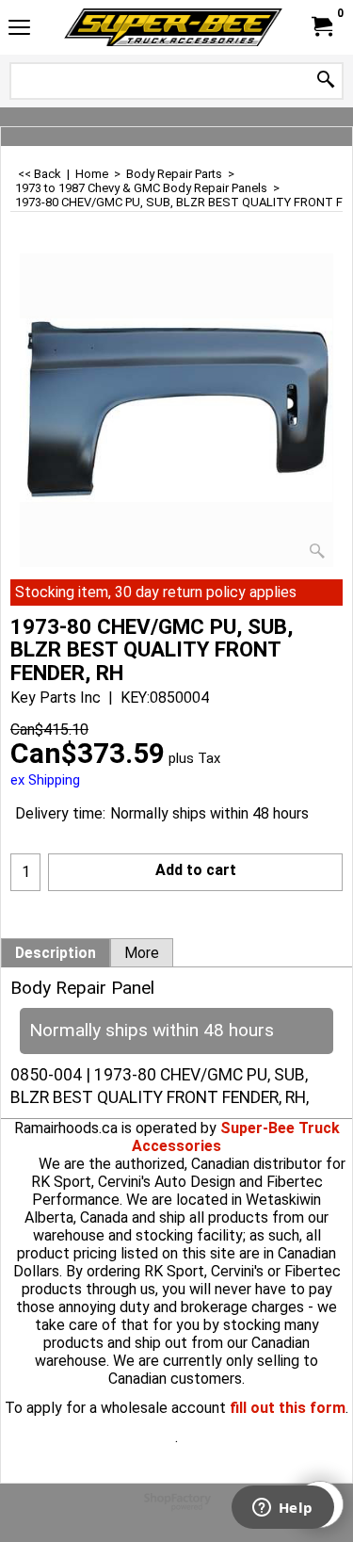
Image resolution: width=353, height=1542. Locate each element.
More (141, 953)
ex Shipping (45, 779)
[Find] (325, 80)
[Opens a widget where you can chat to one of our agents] (282, 1509)
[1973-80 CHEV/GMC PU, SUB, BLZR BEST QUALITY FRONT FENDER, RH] (176, 410)
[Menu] (19, 29)
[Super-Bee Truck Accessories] (173, 27)
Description (55, 953)
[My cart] (321, 27)
